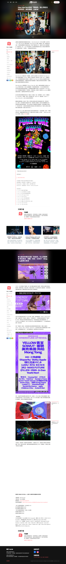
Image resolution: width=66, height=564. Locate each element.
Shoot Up (8, 60)
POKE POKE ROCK (21, 177)
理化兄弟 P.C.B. (9, 318)
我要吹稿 (56, 2)
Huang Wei (8, 316)
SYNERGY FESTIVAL (9, 314)
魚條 (11, 60)
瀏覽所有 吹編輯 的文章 (28, 218)
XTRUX (8, 322)
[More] (12, 80)
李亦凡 (8, 320)
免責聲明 (8, 560)
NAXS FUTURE (9, 332)
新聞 (13, 2)
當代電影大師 (9, 70)
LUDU (8, 328)
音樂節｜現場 (10, 296)
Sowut (11, 310)
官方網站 (25, 113)
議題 (10, 2)
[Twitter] (9, 80)
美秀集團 (8, 74)
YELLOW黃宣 (8, 308)
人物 (8, 2)
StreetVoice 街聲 (37, 557)
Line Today (8, 324)
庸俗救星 (8, 68)
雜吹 (16, 2)
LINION (8, 54)
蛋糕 (7, 78)
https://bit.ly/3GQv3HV (24, 500)
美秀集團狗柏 (9, 326)
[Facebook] (7, 80)
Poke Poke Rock (9, 76)
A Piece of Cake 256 (9, 64)
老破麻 (8, 58)
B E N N (8, 312)
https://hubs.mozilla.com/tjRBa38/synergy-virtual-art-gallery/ (35, 502)
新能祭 (8, 310)
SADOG (8, 62)
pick (10, 78)
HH (10, 320)
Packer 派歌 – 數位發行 (44, 557)
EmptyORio (8, 72)
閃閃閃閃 (8, 56)
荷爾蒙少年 (8, 66)
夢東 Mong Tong (9, 330)
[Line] (11, 80)
